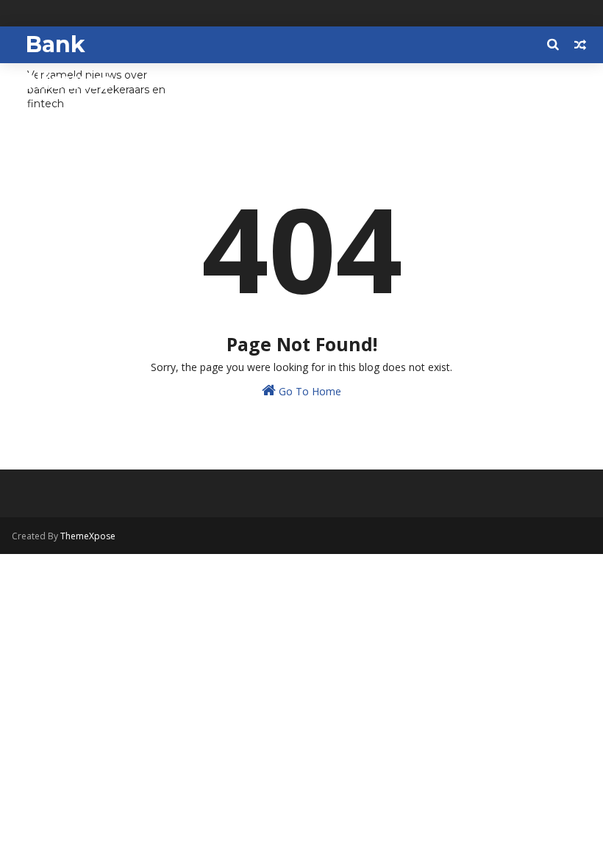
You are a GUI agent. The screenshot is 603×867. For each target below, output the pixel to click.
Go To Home (308, 391)
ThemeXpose (87, 536)
